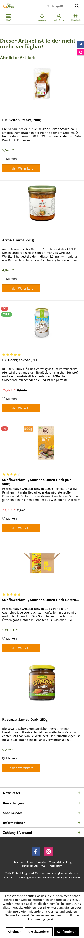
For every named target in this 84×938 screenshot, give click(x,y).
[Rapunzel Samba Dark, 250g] (42, 682)
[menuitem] (75, 17)
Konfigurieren (66, 931)
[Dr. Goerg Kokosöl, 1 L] (42, 323)
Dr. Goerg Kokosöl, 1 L (20, 360)
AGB (43, 865)
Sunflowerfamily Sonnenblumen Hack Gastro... (40, 600)
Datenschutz (30, 865)
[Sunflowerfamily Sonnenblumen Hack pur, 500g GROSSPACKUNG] (42, 442)
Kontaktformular (36, 862)
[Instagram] (48, 851)
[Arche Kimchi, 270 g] (42, 203)
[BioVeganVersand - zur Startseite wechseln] (21, 6)
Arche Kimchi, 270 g (18, 240)
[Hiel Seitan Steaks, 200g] (42, 83)
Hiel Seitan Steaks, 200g (21, 120)
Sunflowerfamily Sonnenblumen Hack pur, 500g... (37, 482)
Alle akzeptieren (39, 931)
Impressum (55, 865)
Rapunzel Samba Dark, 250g (25, 720)
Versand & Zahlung (60, 862)
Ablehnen (14, 931)
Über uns (17, 862)
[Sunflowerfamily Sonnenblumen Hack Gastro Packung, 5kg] (42, 562)
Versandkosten (70, 873)
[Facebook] (36, 851)
